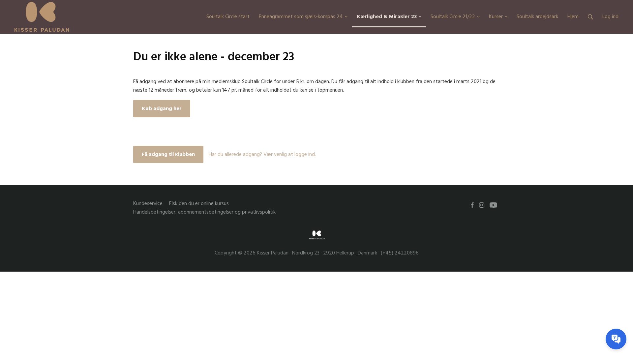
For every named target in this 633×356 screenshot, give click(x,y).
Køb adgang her (162, 108)
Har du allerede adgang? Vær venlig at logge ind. (262, 154)
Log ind (610, 16)
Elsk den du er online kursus (199, 203)
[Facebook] (472, 204)
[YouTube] (493, 204)
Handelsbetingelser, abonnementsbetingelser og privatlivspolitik (204, 212)
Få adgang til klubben (168, 154)
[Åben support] (616, 339)
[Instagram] (481, 204)
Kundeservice (148, 203)
